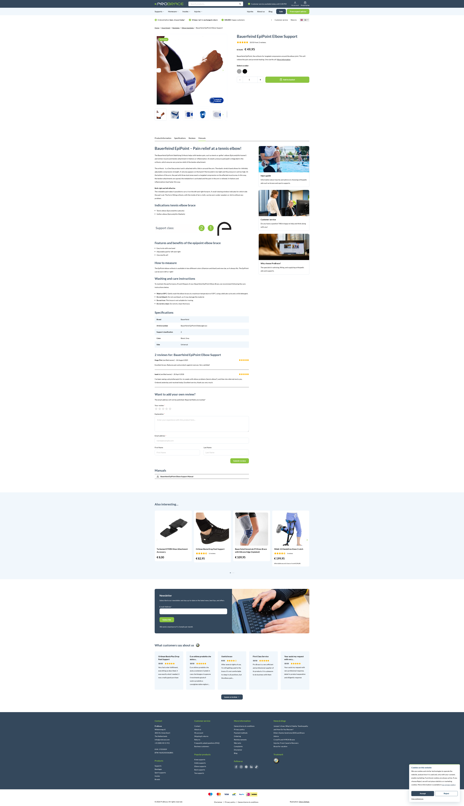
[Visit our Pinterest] (246, 767)
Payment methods (240, 733)
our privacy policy (448, 785)
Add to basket (289, 79)
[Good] (166, 408)
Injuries (197, 11)
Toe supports (199, 773)
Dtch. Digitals (304, 802)
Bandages (176, 28)
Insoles (185, 11)
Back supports (199, 770)
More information (283, 59)
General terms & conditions (244, 726)
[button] (157, 540)
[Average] (163, 408)
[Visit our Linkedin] (251, 767)
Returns (294, 20)
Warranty (237, 743)
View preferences (417, 799)
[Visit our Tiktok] (256, 767)
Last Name (207, 447)
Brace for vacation (280, 746)
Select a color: (243, 65)
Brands (157, 779)
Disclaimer (238, 750)
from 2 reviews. (258, 42)
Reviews (192, 138)
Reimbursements (240, 740)
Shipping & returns (201, 736)
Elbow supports (200, 766)
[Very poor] (156, 408)
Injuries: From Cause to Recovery (286, 743)
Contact (197, 726)
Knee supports (199, 760)
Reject (446, 793)
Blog (270, 11)
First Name (159, 447)
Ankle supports (200, 763)
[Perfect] (170, 408)
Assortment (165, 28)
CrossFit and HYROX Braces (284, 740)
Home (157, 28)
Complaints (238, 746)
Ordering (237, 736)
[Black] (245, 71)
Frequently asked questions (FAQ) (206, 743)
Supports (158, 11)
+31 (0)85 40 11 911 (162, 743)
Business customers (201, 746)
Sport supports (160, 773)
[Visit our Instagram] (241, 767)
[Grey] (239, 71)
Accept (423, 793)
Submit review (239, 461)
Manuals (202, 138)
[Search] (240, 4)
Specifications (180, 138)
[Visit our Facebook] (236, 767)
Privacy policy (239, 729)
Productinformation (163, 138)
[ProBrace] (169, 4)
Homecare (172, 11)
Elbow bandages (188, 28)
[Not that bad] (159, 408)
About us (261, 11)
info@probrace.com (162, 740)
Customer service (281, 20)
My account (198, 733)
